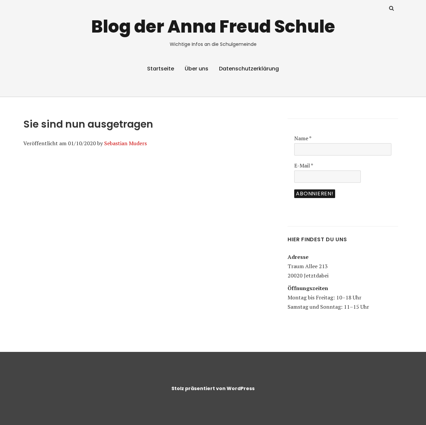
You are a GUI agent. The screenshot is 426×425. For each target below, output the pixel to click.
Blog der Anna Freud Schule (213, 26)
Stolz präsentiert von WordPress (213, 388)
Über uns (196, 68)
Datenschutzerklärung (249, 68)
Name (303, 138)
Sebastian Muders (125, 143)
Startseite (160, 68)
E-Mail (303, 165)
